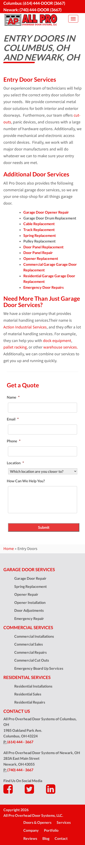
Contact (61, 838)
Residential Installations (33, 686)
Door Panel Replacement (43, 247)
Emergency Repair (29, 618)
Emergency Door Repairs (43, 287)
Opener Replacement (40, 258)
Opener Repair (26, 594)
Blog (45, 838)
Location (15, 463)
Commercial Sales (28, 644)
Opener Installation (30, 602)
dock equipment (57, 340)
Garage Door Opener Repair (46, 212)
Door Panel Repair (38, 252)
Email (13, 419)
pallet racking (15, 347)
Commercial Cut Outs (31, 660)
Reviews (30, 838)
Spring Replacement (39, 235)
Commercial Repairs (30, 652)
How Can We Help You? (26, 481)
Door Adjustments (29, 610)
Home (8, 548)
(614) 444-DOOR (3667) (44, 3)
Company (31, 830)
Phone (13, 441)
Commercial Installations (34, 636)
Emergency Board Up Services (38, 668)
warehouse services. (60, 347)
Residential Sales (27, 694)
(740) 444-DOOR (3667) (40, 9)
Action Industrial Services (25, 327)
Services (64, 822)
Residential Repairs (29, 702)
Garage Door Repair (30, 578)
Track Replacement (39, 229)
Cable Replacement (39, 224)
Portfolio (51, 830)
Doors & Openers (37, 822)
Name (13, 397)
